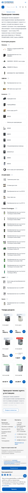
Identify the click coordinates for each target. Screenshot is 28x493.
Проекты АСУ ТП (6, 429)
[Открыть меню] (25, 2)
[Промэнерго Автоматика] (8, 2)
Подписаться (14, 468)
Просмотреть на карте (19, 443)
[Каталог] (3, 7)
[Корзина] (23, 7)
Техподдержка (5, 440)
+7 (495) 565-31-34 (21, 434)
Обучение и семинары (7, 426)
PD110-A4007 (5, 348)
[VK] (5, 475)
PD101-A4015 (18, 325)
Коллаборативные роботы (6, 432)
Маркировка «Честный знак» (6, 423)
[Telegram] (7, 475)
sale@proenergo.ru (21, 440)
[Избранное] (20, 7)
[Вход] (25, 7)
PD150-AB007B (18, 348)
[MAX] (10, 475)
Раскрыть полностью (11, 410)
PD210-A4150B (5, 375)
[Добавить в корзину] (11, 331)
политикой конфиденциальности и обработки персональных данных (12, 462)
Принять (14, 489)
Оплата (3, 438)
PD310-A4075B (18, 375)
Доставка (4, 435)
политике (6, 485)
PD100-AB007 (5, 325)
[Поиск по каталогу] (12, 7)
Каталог (4, 420)
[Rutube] (2, 475)
